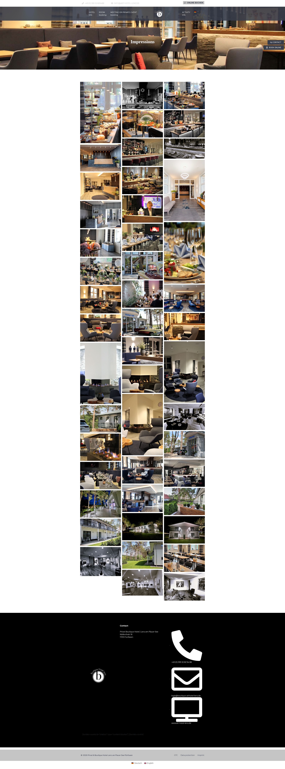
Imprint (200, 755)
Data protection (188, 755)
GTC (176, 755)
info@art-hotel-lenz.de (126, 3)
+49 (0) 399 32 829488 (94, 3)
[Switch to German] (195, 11)
